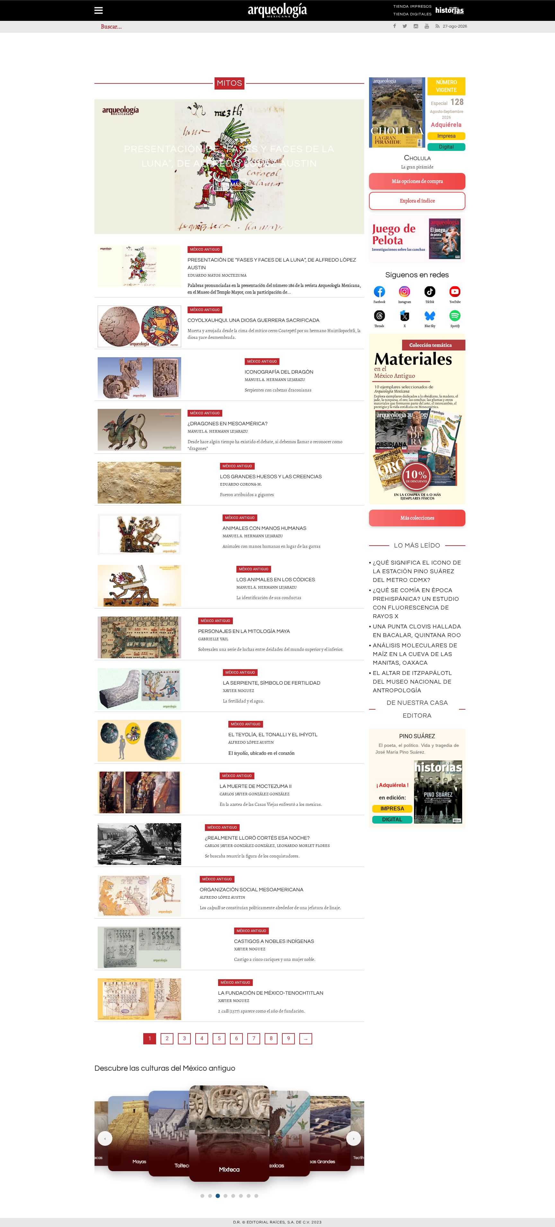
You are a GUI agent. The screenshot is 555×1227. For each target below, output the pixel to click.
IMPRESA (392, 808)
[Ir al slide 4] (225, 1196)
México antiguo (205, 249)
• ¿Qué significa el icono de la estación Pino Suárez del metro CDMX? (415, 571)
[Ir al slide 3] (218, 1196)
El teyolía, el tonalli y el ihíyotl (273, 734)
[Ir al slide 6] (241, 1196)
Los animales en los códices (275, 579)
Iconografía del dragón (279, 372)
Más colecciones (417, 518)
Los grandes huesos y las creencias (271, 476)
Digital (446, 147)
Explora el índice (417, 200)
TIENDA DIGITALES (412, 15)
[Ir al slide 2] (210, 1196)
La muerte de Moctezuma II (256, 786)
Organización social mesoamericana (252, 889)
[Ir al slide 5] (233, 1196)
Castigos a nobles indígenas (274, 941)
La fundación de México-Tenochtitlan (270, 993)
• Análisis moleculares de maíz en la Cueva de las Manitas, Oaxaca (413, 654)
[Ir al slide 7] (249, 1196)
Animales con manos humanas (264, 528)
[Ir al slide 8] (256, 1196)
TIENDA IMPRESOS (412, 8)
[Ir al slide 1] (202, 1196)
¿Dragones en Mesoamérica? (228, 423)
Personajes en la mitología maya (244, 631)
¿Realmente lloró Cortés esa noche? (257, 838)
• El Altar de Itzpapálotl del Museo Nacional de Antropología (410, 682)
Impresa (446, 136)
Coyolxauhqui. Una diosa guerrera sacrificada (254, 320)
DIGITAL (392, 819)
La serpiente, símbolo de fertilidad (271, 683)
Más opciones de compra (417, 181)
